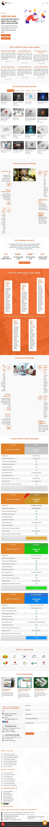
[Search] (43, 3)
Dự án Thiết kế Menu (8, 778)
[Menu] (47, 3)
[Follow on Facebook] (3, 722)
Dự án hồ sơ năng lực (8, 772)
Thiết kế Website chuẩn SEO (10, 764)
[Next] (45, 659)
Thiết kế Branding (22, 823)
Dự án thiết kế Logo (8, 776)
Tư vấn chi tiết (8, 61)
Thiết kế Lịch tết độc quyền (9, 763)
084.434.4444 (8, 715)
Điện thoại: (27, 709)
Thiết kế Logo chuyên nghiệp (10, 757)
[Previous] (3, 687)
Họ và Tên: (27, 705)
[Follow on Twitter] (5, 722)
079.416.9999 (13, 713)
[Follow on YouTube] (7, 722)
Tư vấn (36, 488)
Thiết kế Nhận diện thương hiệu (10, 755)
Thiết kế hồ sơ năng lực (8, 754)
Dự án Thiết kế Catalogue (9, 779)
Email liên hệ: (28, 714)
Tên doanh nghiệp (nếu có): (31, 718)
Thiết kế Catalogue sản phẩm (10, 761)
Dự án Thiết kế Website (8, 783)
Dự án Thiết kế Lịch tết (8, 781)
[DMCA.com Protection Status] (5, 803)
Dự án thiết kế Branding (9, 774)
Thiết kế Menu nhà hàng (9, 759)
